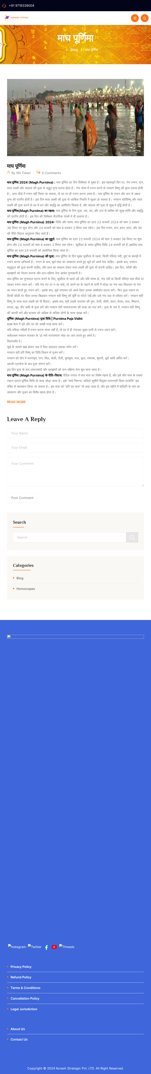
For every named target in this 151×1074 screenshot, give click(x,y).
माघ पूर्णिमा (16, 166)
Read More (16, 402)
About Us (18, 1029)
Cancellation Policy (25, 998)
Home (58, 50)
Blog (20, 578)
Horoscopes (26, 589)
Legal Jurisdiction (24, 1009)
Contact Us (19, 1039)
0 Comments (51, 173)
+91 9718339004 (21, 5)
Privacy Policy (21, 967)
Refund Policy (21, 977)
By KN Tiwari (21, 173)
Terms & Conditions (26, 988)
